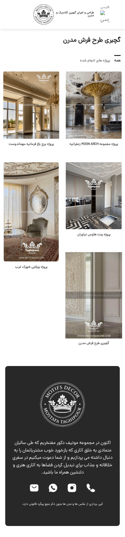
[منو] (119, 14)
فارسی (104, 7)
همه (117, 60)
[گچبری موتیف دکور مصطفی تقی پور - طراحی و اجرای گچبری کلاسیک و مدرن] (43, 14)
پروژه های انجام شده (95, 60)
